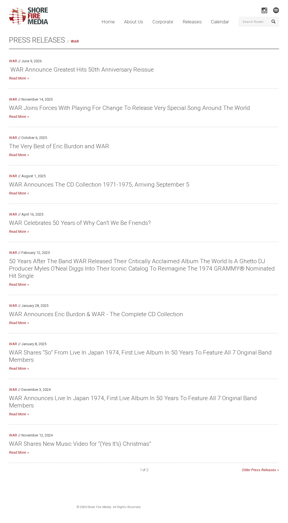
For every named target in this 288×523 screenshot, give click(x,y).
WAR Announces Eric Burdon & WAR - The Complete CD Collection (96, 314)
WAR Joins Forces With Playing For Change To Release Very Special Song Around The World (129, 108)
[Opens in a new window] (264, 10)
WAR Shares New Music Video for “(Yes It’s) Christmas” (80, 443)
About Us (133, 22)
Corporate (162, 22)
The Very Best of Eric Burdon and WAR (59, 146)
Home (108, 22)
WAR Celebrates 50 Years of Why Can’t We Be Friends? (80, 223)
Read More (17, 78)
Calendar (220, 22)
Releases (192, 22)
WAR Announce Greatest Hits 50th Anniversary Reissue (81, 69)
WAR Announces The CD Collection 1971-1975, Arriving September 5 (99, 184)
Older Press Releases (259, 470)
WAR (75, 41)
